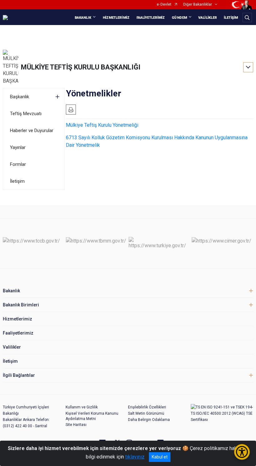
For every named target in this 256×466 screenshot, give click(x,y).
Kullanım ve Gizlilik (82, 407)
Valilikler (12, 347)
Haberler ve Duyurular (31, 130)
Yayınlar (18, 147)
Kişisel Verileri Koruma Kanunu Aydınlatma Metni (92, 416)
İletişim (17, 181)
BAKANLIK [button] (83, 18)
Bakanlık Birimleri (21, 304)
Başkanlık (19, 97)
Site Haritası (76, 424)
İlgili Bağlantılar (19, 375)
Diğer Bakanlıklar (197, 5)
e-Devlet (164, 5)
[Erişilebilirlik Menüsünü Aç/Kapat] (242, 452)
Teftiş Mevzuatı (26, 113)
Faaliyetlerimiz (18, 332)
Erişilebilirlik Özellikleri (147, 407)
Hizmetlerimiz (17, 318)
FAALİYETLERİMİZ (150, 18)
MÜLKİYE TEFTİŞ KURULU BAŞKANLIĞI (80, 67)
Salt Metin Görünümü (146, 413)
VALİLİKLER (207, 18)
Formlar (18, 164)
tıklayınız (135, 457)
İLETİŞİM (231, 18)
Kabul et (160, 456)
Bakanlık (11, 290)
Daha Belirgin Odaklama (149, 419)
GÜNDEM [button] (179, 18)
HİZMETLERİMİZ (116, 18)
